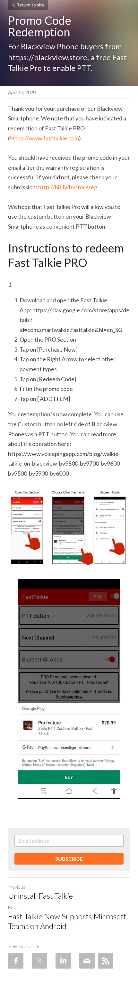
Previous (16, 887)
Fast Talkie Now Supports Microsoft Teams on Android (67, 921)
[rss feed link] (105, 961)
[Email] (87, 961)
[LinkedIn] (63, 961)
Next (12, 907)
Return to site (30, 4)
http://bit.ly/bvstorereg (67, 187)
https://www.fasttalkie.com (44, 138)
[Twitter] (39, 961)
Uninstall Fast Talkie (40, 895)
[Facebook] (15, 961)
